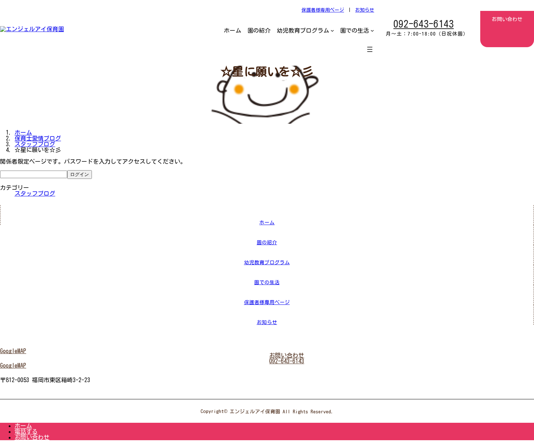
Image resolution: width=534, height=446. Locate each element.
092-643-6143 (423, 24)
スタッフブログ (35, 193)
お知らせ (364, 10)
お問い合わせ (32, 437)
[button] (132, 351)
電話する (26, 431)
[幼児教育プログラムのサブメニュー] (332, 30)
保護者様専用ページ (323, 10)
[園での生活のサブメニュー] (372, 30)
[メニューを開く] (369, 49)
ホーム (23, 426)
